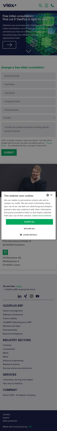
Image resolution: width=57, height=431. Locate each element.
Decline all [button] (29, 228)
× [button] (51, 195)
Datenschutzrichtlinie (41, 215)
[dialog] (28, 216)
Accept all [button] (29, 222)
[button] (28, 234)
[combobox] (47, 195)
